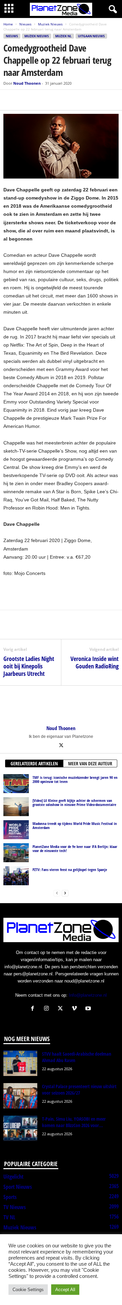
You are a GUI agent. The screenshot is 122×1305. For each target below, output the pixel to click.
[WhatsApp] (41, 100)
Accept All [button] (65, 1289)
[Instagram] (48, 1009)
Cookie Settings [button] (28, 1289)
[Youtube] (89, 1009)
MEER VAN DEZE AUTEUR (90, 763)
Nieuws (25, 24)
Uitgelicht (13, 1176)
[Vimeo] (76, 1009)
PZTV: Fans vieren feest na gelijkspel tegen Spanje (70, 869)
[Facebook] (10, 100)
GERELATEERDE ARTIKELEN (34, 763)
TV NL (9, 1217)
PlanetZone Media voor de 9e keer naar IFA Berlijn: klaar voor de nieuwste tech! (75, 848)
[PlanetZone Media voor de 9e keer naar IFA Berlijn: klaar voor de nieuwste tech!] (16, 852)
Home (8, 24)
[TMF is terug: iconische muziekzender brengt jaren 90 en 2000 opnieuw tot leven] (16, 783)
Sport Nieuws (17, 1186)
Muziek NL (63, 36)
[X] (26, 100)
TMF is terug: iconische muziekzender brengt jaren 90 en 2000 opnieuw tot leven (75, 779)
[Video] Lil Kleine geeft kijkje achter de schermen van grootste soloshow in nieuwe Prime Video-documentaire (74, 802)
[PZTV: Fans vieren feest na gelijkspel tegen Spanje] (16, 875)
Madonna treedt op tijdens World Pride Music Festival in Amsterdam (75, 825)
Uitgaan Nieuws (91, 36)
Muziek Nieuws (50, 24)
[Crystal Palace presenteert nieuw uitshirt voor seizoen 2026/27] (20, 1096)
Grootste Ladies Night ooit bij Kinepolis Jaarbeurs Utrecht (28, 666)
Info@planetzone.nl (88, 995)
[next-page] (65, 892)
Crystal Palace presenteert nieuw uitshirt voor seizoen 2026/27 (79, 1089)
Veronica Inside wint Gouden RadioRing (94, 662)
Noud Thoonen (27, 83)
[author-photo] (61, 705)
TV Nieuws (14, 1207)
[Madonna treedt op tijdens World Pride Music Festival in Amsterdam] (16, 829)
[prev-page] (57, 892)
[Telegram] (57, 100)
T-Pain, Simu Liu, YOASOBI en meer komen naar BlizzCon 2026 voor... (74, 1122)
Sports (10, 1197)
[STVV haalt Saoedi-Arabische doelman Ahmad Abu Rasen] (20, 1063)
